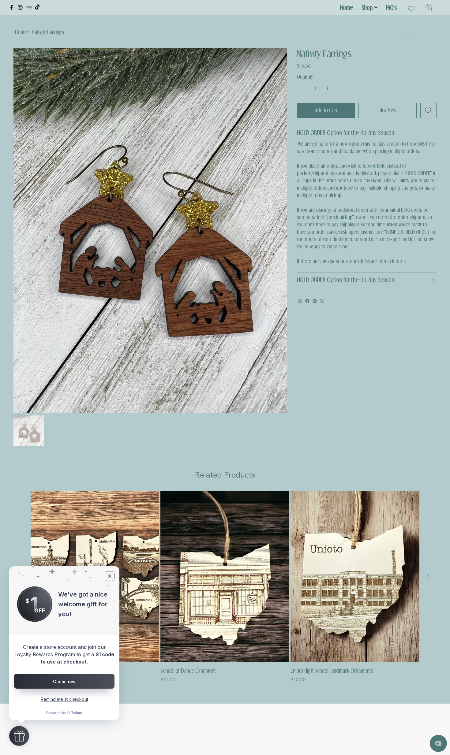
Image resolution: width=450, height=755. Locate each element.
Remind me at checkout (64, 699)
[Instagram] (20, 7)
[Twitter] (322, 301)
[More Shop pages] (375, 7)
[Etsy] (29, 7)
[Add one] (327, 88)
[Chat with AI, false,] (438, 743)
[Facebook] (12, 7)
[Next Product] (428, 576)
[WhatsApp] (300, 301)
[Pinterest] (315, 301)
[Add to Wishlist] (428, 110)
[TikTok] (37, 7)
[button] (429, 7)
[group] (225, 586)
